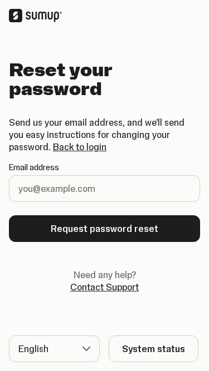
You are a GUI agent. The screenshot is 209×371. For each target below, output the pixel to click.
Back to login (79, 146)
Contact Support (104, 287)
